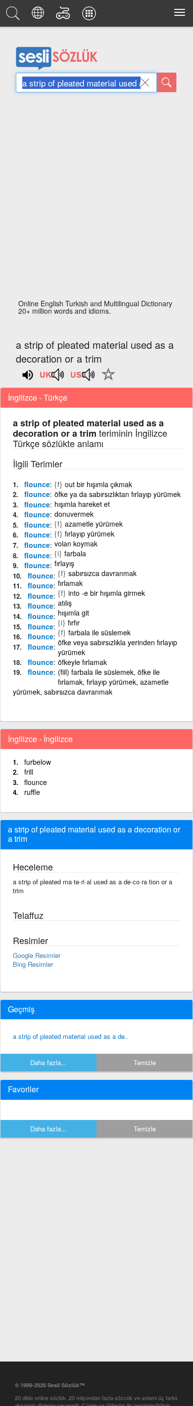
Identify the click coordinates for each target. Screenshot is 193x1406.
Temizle (145, 1062)
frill (28, 772)
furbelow (37, 762)
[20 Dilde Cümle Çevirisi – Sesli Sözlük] (39, 15)
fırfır (74, 622)
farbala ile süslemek (99, 632)
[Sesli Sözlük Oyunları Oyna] (64, 15)
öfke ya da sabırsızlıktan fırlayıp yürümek (117, 494)
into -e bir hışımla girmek (106, 593)
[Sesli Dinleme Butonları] (52, 378)
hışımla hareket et (82, 504)
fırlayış (64, 563)
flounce (37, 484)
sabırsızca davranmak (102, 573)
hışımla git (73, 613)
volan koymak (75, 543)
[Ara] (167, 82)
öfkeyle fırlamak (82, 662)
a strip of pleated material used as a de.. (71, 1036)
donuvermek (74, 514)
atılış (65, 603)
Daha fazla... (48, 1062)
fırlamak (70, 583)
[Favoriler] (106, 380)
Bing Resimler (33, 964)
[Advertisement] (96, 198)
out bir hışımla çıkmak (98, 484)
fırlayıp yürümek (89, 533)
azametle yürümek (94, 524)
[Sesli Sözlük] (14, 15)
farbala (75, 553)
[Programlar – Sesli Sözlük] (90, 15)
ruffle (32, 792)
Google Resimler (36, 955)
